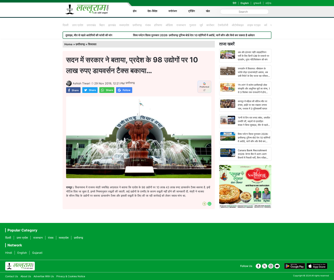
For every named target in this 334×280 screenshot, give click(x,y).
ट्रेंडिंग (191, 11)
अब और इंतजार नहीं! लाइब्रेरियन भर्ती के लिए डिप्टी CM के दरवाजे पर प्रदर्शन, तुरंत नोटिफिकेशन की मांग (253, 56)
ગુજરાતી (257, 3)
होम (134, 11)
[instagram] (270, 266)
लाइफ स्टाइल (254, 25)
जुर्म (201, 25)
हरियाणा (158, 25)
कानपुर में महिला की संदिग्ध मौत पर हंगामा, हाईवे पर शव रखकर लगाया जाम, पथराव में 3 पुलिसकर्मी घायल (252, 105)
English (245, 3)
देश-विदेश (152, 11)
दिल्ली (66, 25)
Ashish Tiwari (81, 83)
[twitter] (264, 266)
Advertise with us (44, 276)
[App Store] (317, 266)
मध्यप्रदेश (124, 25)
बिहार (102, 25)
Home (68, 44)
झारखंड (112, 25)
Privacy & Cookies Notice (70, 276)
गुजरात (192, 25)
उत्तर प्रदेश (77, 25)
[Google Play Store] (294, 266)
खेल (208, 11)
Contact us (11, 276)
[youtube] (277, 266)
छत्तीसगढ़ (137, 25)
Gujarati (37, 252)
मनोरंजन (173, 11)
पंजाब (148, 25)
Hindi (8, 252)
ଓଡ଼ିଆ (268, 3)
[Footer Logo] (20, 266)
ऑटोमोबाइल (238, 25)
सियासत (92, 44)
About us (26, 276)
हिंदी (234, 3)
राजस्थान (181, 25)
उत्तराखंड (91, 25)
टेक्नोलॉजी (223, 25)
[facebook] (258, 266)
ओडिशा (169, 25)
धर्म (265, 25)
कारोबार (210, 25)
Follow (126, 90)
